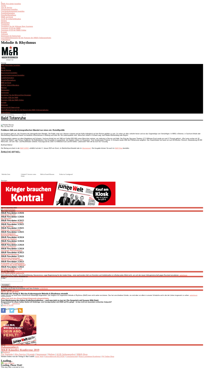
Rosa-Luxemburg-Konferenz (90, 356)
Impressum (41, 354)
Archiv (3, 6)
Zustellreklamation (8, 13)
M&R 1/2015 (24, 148)
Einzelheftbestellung (8, 15)
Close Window (7, 363)
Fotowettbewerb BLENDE (54, 356)
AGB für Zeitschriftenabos (11, 19)
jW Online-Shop (108, 356)
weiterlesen (183, 275)
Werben (4, 21)
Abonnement (86, 148)
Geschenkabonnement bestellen (12, 11)
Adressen (4, 34)
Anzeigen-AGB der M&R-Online (13, 30)
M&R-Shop (118, 148)
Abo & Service (6, 7)
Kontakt (4, 32)
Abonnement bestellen (9, 9)
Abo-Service (20, 354)
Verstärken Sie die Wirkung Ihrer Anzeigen (17, 26)
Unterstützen (5, 40)
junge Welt (39, 356)
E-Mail (3, 278)
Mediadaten (5, 23)
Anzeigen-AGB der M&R (11, 28)
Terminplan (5, 24)
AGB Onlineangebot (65, 354)
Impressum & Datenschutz (11, 36)
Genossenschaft (72, 356)
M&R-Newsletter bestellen (11, 4)
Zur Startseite (7, 354)
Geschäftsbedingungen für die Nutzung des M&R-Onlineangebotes (26, 38)
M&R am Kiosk (7, 17)
